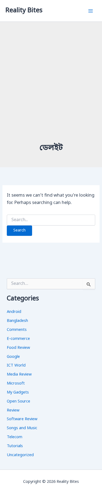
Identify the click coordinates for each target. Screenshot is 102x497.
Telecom (14, 437)
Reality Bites (23, 10)
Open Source (18, 401)
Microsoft (16, 383)
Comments (17, 330)
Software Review (22, 419)
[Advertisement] (51, 89)
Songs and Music (22, 428)
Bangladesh (17, 321)
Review (13, 410)
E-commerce (18, 339)
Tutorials (15, 446)
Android (14, 312)
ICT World (16, 365)
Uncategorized (20, 455)
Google (13, 356)
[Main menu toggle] (90, 11)
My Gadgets (18, 392)
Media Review (19, 374)
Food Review (18, 347)
